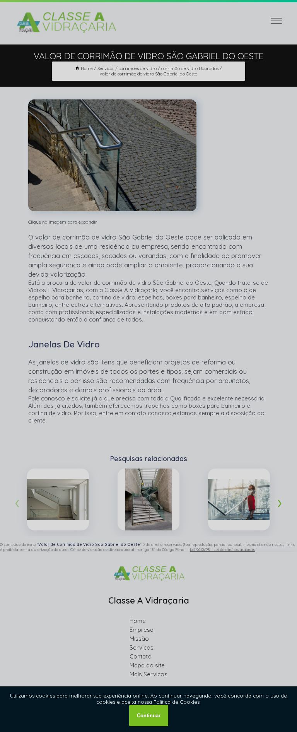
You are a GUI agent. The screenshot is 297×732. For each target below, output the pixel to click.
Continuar (148, 715)
